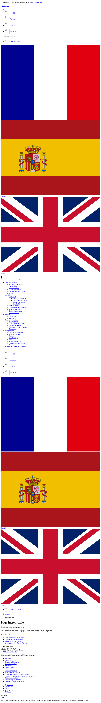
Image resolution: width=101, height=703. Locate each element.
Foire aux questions (11, 671)
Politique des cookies (11, 678)
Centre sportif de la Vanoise (17, 307)
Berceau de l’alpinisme (16, 284)
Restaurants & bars (14, 334)
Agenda (7, 314)
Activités (7, 295)
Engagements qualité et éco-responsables (17, 674)
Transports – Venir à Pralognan (18, 327)
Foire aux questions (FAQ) (17, 343)
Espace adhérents (10, 660)
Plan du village (13, 338)
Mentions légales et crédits (13, 680)
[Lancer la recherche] (20, 279)
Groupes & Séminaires (12, 662)
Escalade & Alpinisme (19, 302)
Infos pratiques (9, 330)
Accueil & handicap (11, 664)
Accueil (7, 614)
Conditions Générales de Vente (14, 681)
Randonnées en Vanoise (20, 300)
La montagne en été (15, 289)
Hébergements (13, 322)
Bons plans (12, 329)
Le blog (11, 293)
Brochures (12, 345)
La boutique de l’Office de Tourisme (16, 643)
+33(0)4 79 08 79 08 (10, 652)
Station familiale (14, 288)
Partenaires (8, 665)
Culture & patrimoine (15, 311)
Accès (11, 339)
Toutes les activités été (19, 298)
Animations (12, 318)
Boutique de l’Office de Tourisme (15, 347)
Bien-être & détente (15, 309)
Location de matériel (15, 325)
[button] (50, 82)
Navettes (11, 336)
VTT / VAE (16, 304)
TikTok (7, 688)
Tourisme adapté (14, 313)
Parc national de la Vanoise (17, 291)
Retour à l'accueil (6, 634)
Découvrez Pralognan (11, 282)
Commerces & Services (16, 332)
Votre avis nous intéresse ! (13, 672)
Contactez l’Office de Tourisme (14, 637)
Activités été (12, 297)
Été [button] (6, 275)
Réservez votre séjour (11, 320)
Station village (13, 286)
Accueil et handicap (15, 341)
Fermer (3, 697)
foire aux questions (35, 2)
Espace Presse (9, 667)
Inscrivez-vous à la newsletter (14, 641)
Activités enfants (14, 306)
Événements (12, 316)
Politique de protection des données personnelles (20, 676)
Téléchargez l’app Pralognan (14, 639)
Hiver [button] (3, 275)
